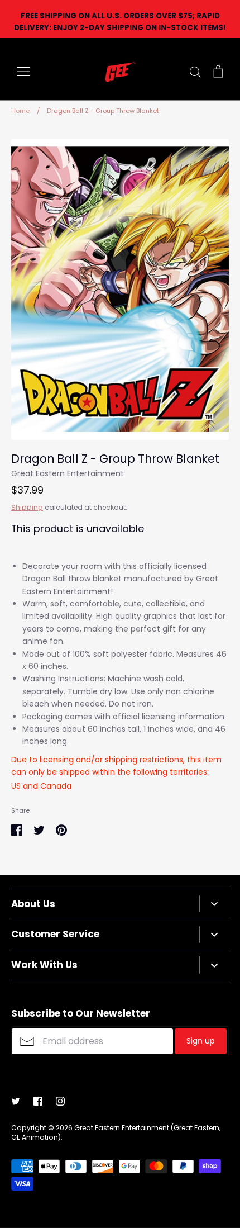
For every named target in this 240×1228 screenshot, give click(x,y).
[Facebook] (38, 1101)
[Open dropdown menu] (214, 903)
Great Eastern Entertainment (67, 473)
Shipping (27, 507)
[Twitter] (15, 1101)
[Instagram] (60, 1101)
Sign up (200, 1040)
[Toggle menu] (23, 71)
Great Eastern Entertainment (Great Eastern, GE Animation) (115, 1132)
